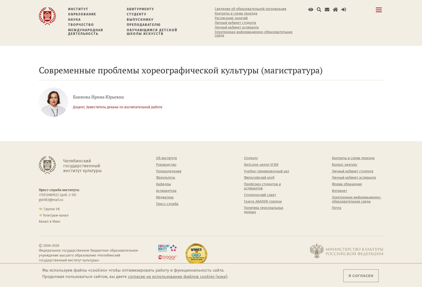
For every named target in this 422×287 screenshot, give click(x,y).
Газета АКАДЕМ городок (263, 202)
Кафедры (163, 184)
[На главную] (47, 16)
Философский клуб (259, 178)
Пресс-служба (167, 204)
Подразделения (168, 171)
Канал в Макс (50, 221)
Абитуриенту (140, 9)
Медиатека (165, 197)
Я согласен (360, 276)
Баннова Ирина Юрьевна (98, 97)
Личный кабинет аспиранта (237, 27)
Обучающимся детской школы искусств (152, 32)
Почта (336, 208)
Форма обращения (347, 184)
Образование (82, 14)
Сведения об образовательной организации (250, 9)
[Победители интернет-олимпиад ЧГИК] (196, 254)
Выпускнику (140, 19)
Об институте (166, 158)
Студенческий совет (260, 195)
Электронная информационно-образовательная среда (254, 33)
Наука (74, 19)
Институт (78, 9)
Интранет (339, 191)
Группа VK (52, 209)
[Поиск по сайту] (319, 10)
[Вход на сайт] (343, 10)
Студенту (137, 14)
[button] (310, 10)
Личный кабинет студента (235, 23)
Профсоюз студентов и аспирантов (262, 186)
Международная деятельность (85, 32)
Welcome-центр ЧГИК (261, 165)
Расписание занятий (231, 18)
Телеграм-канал (56, 215)
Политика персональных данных (263, 210)
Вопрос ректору (344, 165)
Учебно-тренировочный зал (266, 171)
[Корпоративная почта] (327, 10)
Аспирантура (166, 191)
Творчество (81, 25)
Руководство (166, 165)
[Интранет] (335, 10)
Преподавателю (144, 25)
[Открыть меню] (378, 12)
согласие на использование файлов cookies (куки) (177, 276)
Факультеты (165, 178)
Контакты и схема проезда (236, 13)
